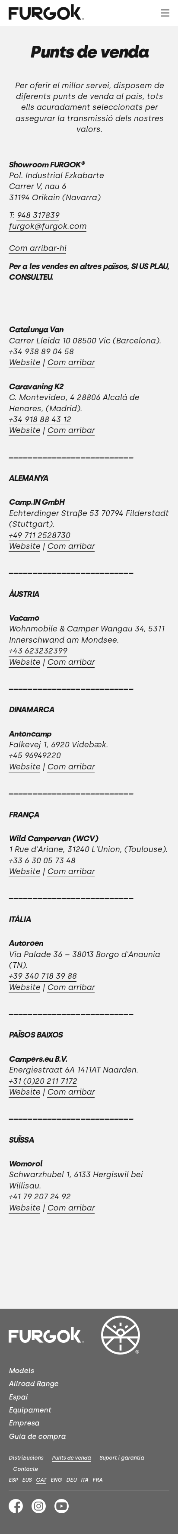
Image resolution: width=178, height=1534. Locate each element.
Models (21, 1371)
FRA (97, 1480)
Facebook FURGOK (16, 1506)
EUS (27, 1480)
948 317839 (37, 215)
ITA (84, 1480)
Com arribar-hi (37, 248)
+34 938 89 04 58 (41, 351)
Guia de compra (37, 1436)
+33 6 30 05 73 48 (42, 860)
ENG (56, 1480)
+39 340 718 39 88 (42, 976)
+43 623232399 (38, 651)
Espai (18, 1397)
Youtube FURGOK (61, 1506)
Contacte (25, 1469)
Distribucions (26, 1458)
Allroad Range (33, 1384)
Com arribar (71, 362)
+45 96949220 (34, 755)
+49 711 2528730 (39, 535)
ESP (13, 1480)
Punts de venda (71, 1458)
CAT (41, 1480)
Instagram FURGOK (39, 1506)
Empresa (24, 1423)
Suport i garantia (121, 1458)
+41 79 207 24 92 (39, 1196)
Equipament (30, 1410)
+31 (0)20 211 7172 (43, 1081)
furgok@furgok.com (47, 226)
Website (24, 362)
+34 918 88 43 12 (40, 419)
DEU (71, 1480)
